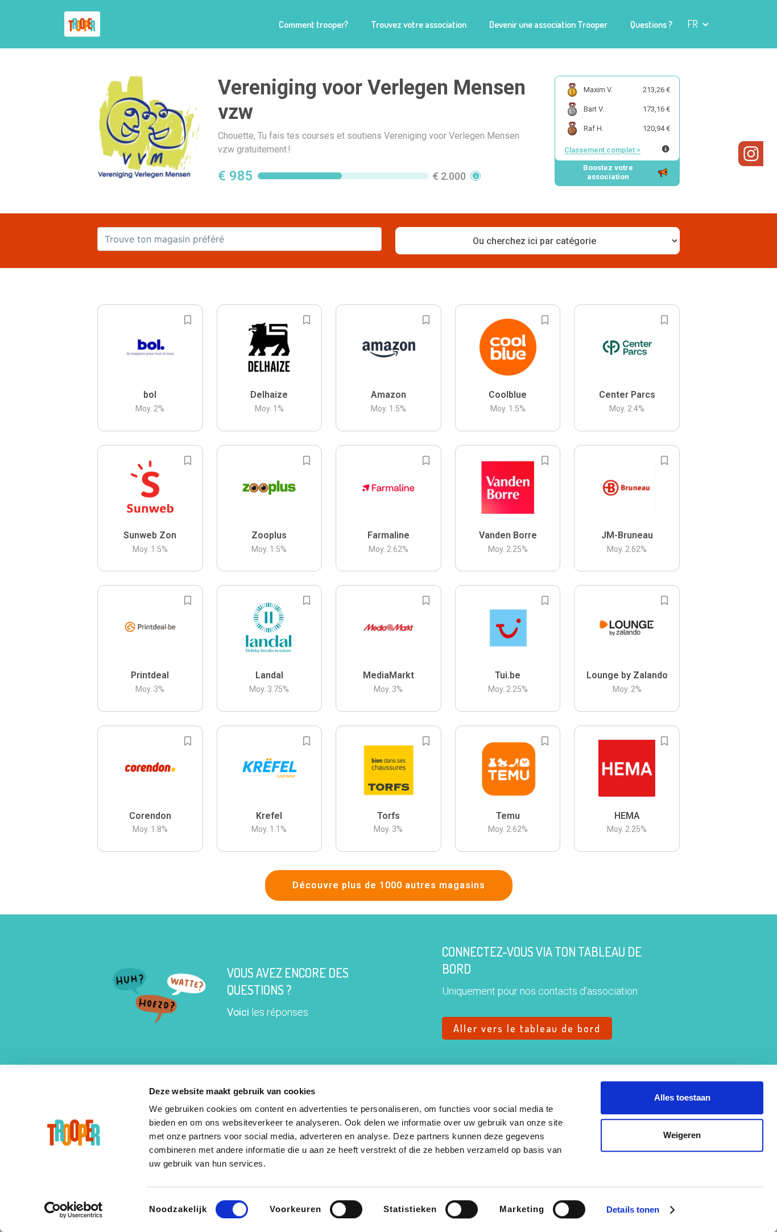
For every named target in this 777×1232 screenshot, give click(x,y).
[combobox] (239, 239)
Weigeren (682, 1135)
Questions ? (651, 24)
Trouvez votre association (418, 24)
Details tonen (632, 1209)
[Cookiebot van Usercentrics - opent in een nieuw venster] (73, 1209)
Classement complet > (602, 150)
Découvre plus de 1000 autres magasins (388, 885)
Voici (238, 1012)
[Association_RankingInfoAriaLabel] (665, 149)
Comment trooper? (313, 24)
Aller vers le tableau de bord (527, 1028)
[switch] (346, 1209)
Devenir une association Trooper (548, 24)
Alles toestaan (682, 1097)
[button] (698, 24)
